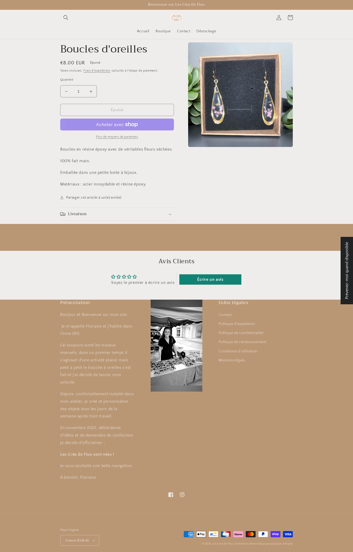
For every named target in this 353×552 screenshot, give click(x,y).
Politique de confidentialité (241, 333)
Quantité (66, 79)
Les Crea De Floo (223, 543)
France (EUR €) (77, 540)
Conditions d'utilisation (238, 351)
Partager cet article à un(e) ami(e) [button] (93, 198)
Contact (225, 315)
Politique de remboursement (242, 342)
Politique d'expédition (237, 324)
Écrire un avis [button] (210, 279)
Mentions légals (232, 360)
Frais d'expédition (97, 70)
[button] (66, 17)
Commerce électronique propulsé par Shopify (264, 543)
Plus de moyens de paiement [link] (117, 136)
